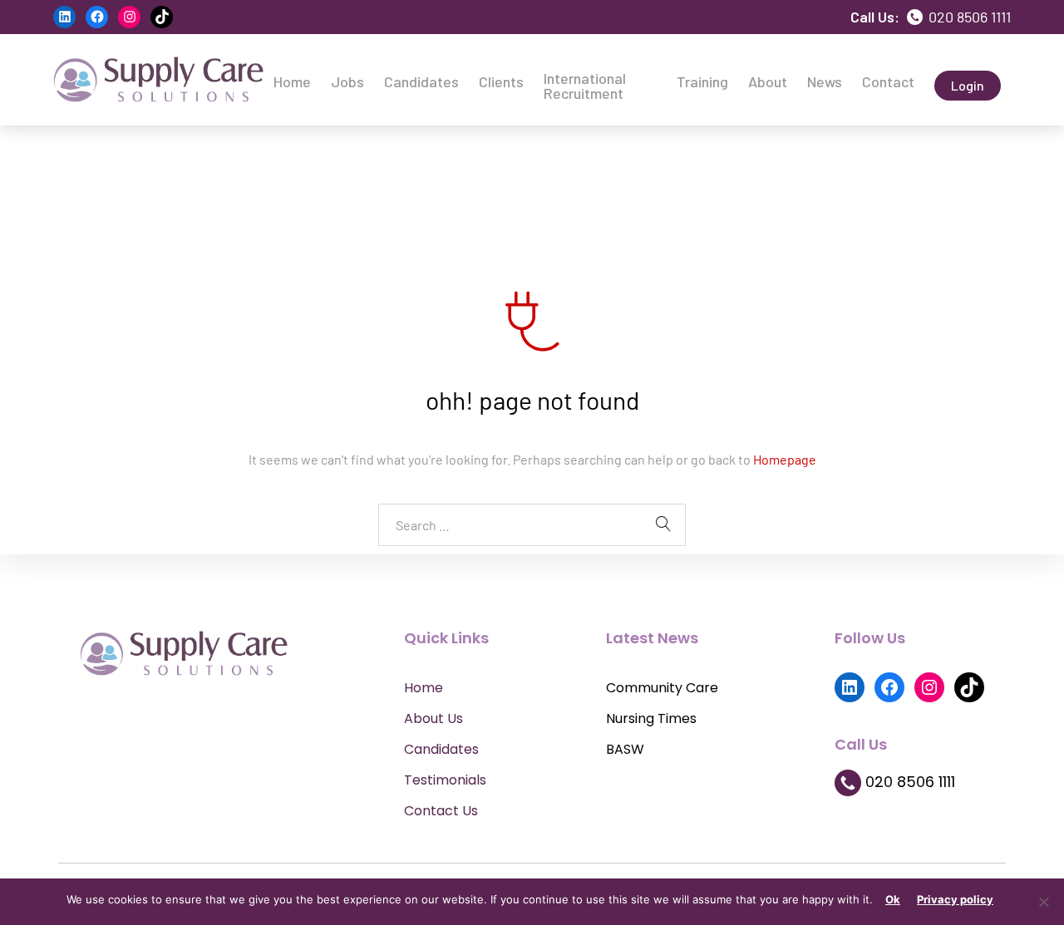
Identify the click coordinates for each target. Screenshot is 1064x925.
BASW (625, 749)
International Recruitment (585, 86)
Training (702, 81)
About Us (433, 718)
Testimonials (445, 780)
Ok (892, 899)
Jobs (347, 81)
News (824, 81)
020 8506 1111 (968, 16)
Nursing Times (651, 718)
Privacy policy (955, 899)
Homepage (784, 459)
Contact (888, 81)
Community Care (662, 687)
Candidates (421, 81)
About (767, 81)
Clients (501, 81)
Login (967, 85)
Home (292, 81)
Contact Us (441, 810)
